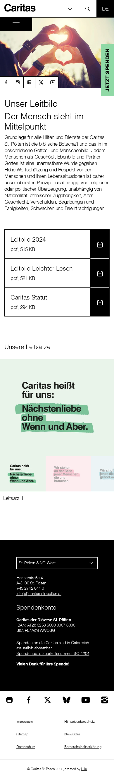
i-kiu (84, 769)
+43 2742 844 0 (30, 588)
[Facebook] (6, 82)
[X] (41, 82)
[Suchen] (89, 8)
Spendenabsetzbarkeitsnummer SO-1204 (52, 653)
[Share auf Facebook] (28, 700)
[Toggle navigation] (16, 24)
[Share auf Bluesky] (66, 700)
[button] (56, 8)
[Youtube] (52, 82)
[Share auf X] (47, 700)
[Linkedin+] (29, 82)
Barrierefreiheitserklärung (82, 746)
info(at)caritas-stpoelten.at (38, 593)
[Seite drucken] (9, 700)
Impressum (24, 721)
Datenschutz (25, 746)
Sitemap (22, 734)
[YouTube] (85, 700)
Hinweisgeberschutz (79, 721)
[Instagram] (17, 82)
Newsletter (72, 734)
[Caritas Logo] (20, 8)
